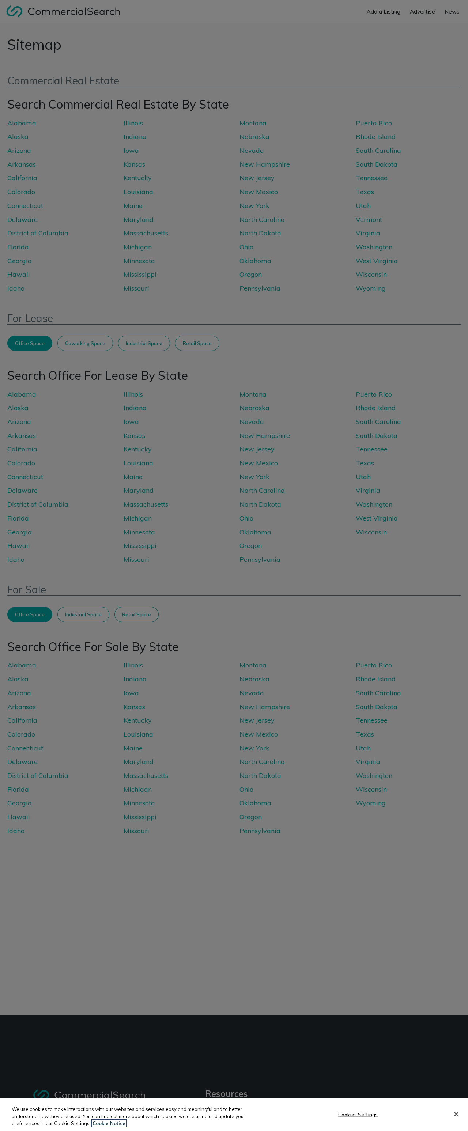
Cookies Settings (358, 1114)
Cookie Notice (109, 1123)
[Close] (456, 1114)
